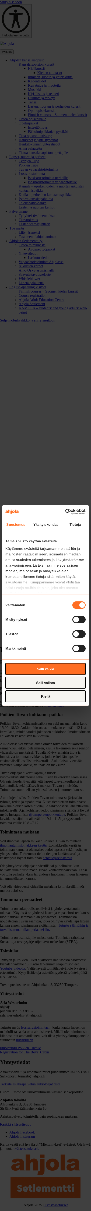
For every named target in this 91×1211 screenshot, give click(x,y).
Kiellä (45, 696)
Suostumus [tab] (15, 524)
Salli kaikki (45, 669)
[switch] (79, 619)
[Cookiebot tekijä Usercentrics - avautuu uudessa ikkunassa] (65, 511)
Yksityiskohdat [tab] (45, 524)
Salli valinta (45, 683)
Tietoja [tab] (75, 524)
